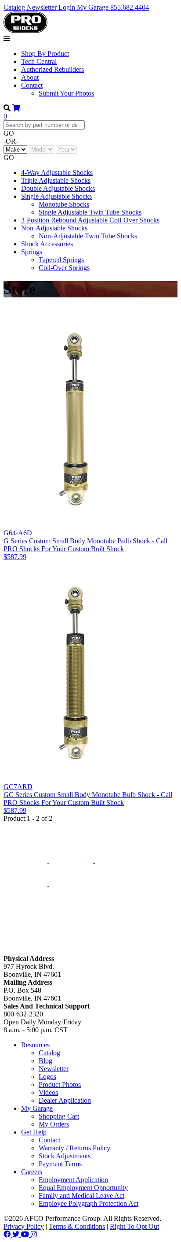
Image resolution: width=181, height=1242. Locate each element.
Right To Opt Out (134, 1226)
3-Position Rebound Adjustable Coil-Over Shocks (90, 220)
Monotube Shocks (64, 204)
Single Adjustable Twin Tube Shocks (90, 212)
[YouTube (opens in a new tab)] (26, 1234)
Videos (48, 1092)
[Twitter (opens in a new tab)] (16, 1234)
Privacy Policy (24, 1226)
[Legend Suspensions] (71, 883)
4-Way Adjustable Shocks (57, 172)
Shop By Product (45, 53)
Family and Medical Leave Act (81, 1195)
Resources (35, 1045)
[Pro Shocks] (26, 883)
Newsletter (42, 7)
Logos (47, 1076)
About (30, 77)
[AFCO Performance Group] (25, 829)
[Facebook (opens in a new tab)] (8, 1234)
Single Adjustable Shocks (56, 196)
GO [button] (9, 133)
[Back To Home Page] (25, 30)
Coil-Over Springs (64, 267)
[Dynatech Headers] (25, 950)
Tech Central (39, 61)
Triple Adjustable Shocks (55, 180)
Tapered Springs (61, 259)
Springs (31, 252)
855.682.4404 (129, 7)
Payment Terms (60, 1164)
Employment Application (73, 1179)
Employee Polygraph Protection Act (88, 1203)
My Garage (93, 7)
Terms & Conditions (77, 1226)
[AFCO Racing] (26, 860)
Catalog (15, 7)
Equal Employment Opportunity (83, 1187)
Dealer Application (65, 1100)
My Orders (54, 1124)
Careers (31, 1171)
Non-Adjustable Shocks (54, 228)
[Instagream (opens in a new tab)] (34, 1234)
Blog (45, 1060)
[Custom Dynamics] (90, 941)
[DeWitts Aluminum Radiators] (117, 860)
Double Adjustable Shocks (58, 188)
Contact (32, 85)
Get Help (34, 1132)
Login (67, 7)
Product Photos (60, 1084)
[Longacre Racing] (72, 860)
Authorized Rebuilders (52, 69)
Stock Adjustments (64, 1156)
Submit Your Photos (66, 93)
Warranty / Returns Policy (74, 1148)
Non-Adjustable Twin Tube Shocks (88, 236)
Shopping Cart (59, 1116)
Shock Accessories (47, 244)
